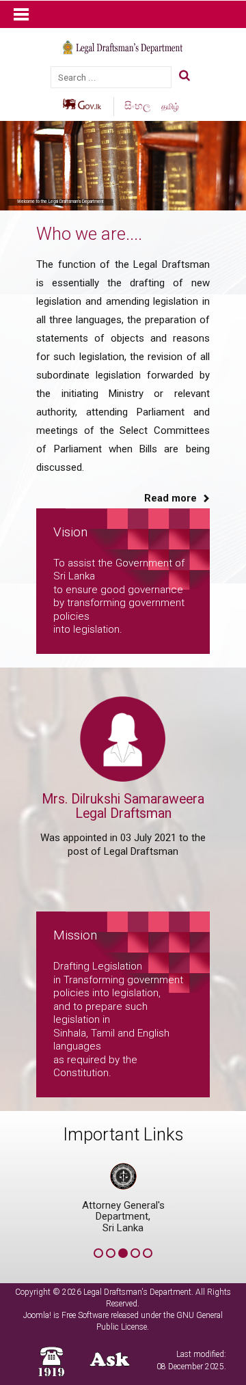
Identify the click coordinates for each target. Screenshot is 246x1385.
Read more (170, 498)
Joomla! (37, 1315)
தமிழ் (170, 106)
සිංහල (138, 106)
